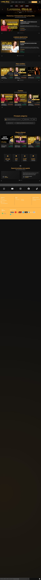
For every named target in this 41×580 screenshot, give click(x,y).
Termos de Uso (17, 199)
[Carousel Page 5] (23, 33)
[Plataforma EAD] (39, 579)
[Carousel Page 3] (20, 33)
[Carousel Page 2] (19, 33)
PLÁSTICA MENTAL (26, 119)
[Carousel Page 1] (19, 12)
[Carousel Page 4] (21, 33)
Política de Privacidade (22, 200)
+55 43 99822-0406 (4, 200)
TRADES (34, 119)
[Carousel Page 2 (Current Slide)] (21, 12)
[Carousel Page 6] (23, 55)
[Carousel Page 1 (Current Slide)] (18, 33)
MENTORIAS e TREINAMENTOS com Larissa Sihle (14, 119)
